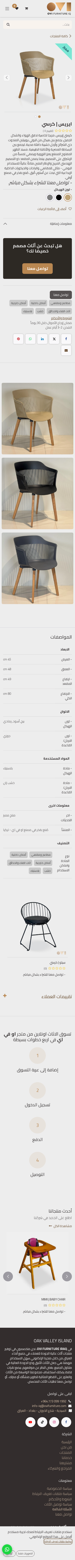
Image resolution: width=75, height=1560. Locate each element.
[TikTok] (42, 1422)
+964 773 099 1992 (53, 1401)
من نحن (66, 1447)
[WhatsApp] (30, 339)
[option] (37, 937)
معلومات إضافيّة (60, 224)
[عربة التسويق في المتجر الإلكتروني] (26, 8)
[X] (54, 339)
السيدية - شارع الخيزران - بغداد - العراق (41, 1411)
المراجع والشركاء (60, 1468)
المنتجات (65, 1452)
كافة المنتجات (59, 36)
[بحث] (8, 24)
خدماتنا (67, 1457)
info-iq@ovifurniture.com (49, 1406)
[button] (68, 77)
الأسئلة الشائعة (62, 1509)
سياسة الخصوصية (59, 1488)
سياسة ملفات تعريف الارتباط (52, 1493)
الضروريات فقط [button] (25, 1553)
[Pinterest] (18, 339)
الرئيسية (66, 1442)
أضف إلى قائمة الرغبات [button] (52, 209)
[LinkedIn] (42, 339)
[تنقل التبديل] (7, 8)
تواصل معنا (60, 295)
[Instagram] (54, 1422)
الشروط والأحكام (60, 1499)
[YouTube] (30, 1422)
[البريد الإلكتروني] (66, 350)
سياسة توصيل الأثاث (58, 1504)
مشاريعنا (65, 1463)
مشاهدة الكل (63, 1226)
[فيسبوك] (66, 339)
